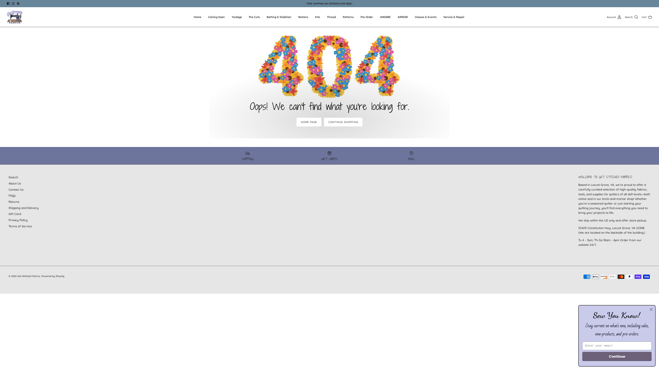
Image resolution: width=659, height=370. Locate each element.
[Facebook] (8, 3)
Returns (14, 202)
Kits (317, 17)
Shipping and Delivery (24, 208)
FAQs (12, 195)
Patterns (348, 17)
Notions (303, 17)
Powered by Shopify (52, 276)
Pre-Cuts (254, 17)
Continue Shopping (343, 122)
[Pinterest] (18, 3)
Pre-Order (367, 17)
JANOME (385, 17)
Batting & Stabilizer (279, 17)
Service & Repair (453, 17)
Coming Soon (216, 17)
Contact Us (16, 189)
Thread (331, 17)
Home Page (309, 122)
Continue (617, 356)
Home (197, 17)
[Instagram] (13, 3)
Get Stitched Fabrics (28, 276)
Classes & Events (426, 17)
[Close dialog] (651, 309)
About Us (15, 183)
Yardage (237, 17)
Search (13, 177)
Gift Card (15, 214)
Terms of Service (20, 226)
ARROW (403, 17)
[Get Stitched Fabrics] (14, 17)
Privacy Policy (18, 220)
